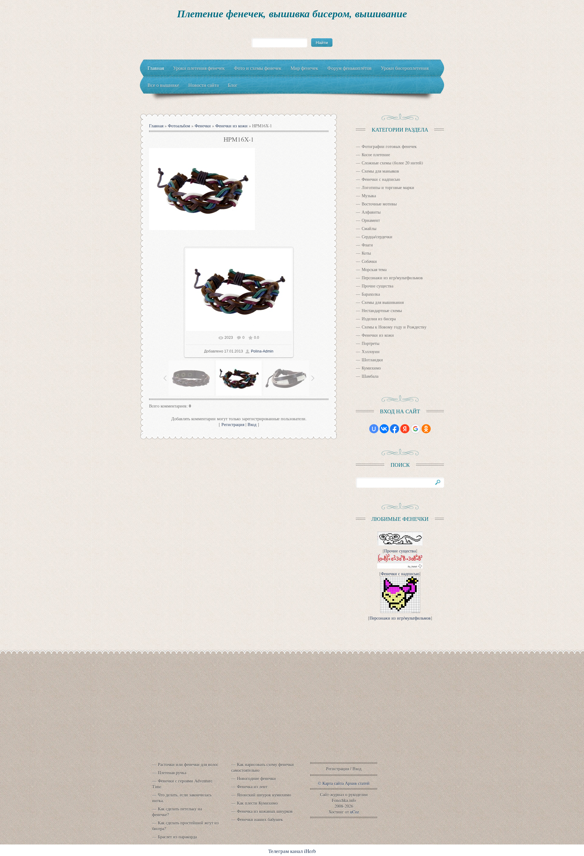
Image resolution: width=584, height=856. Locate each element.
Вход (252, 424)
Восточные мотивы (379, 204)
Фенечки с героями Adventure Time (182, 783)
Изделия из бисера (379, 318)
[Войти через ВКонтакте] (384, 428)
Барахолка (371, 294)
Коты (366, 253)
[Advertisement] (292, 713)
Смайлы (369, 228)
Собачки (369, 261)
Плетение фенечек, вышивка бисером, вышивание (292, 13)
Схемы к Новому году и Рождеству (394, 327)
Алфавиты (371, 212)
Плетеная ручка (172, 772)
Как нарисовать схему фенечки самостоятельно (262, 767)
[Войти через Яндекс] (404, 428)
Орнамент (371, 220)
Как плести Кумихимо (257, 803)
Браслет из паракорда (177, 837)
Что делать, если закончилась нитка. (181, 797)
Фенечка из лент (252, 786)
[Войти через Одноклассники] (426, 428)
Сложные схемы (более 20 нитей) (392, 163)
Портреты (370, 343)
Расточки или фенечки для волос (188, 764)
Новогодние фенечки (256, 778)
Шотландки (372, 360)
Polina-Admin (262, 351)
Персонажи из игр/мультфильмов (392, 277)
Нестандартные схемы (382, 310)
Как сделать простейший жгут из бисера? (185, 825)
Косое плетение (376, 154)
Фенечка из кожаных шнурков (265, 811)
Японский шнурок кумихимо (264, 795)
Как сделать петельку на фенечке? (177, 811)
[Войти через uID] (373, 428)
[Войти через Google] (415, 429)
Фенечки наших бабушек (260, 819)
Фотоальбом (179, 126)
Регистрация (232, 424)
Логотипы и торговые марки (388, 187)
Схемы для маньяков (380, 171)
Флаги (367, 245)
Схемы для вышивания (383, 302)
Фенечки (203, 126)
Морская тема (374, 269)
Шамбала (370, 376)
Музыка (369, 195)
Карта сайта (333, 783)
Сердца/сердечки (377, 236)
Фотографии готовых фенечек (389, 146)
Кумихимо (371, 368)
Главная (156, 126)
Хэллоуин (371, 351)
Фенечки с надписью (381, 179)
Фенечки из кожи (231, 126)
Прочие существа (377, 286)
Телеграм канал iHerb (292, 850)
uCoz (354, 812)
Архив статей (357, 783)
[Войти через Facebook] (394, 428)
